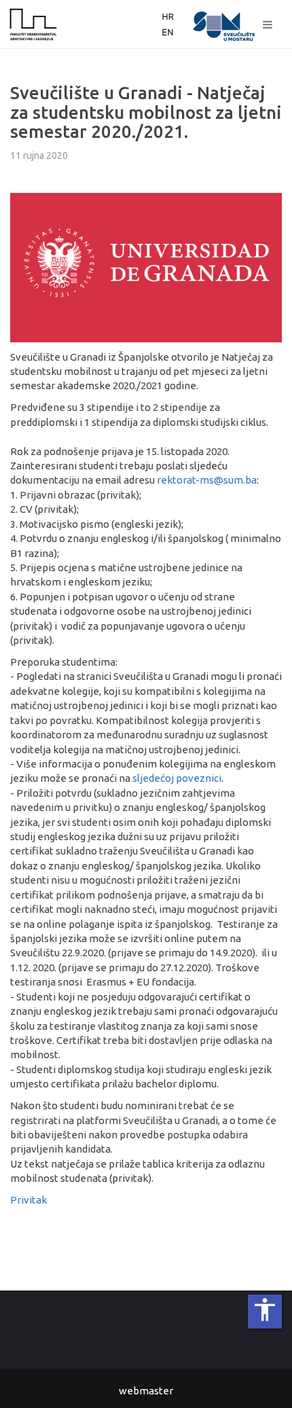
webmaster (146, 1391)
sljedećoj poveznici (176, 778)
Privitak (28, 1200)
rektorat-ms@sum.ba (207, 480)
